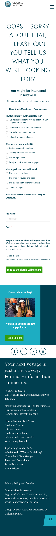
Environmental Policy (17, 433)
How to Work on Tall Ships (19, 421)
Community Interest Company (21, 413)
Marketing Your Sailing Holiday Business (27, 405)
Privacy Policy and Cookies (19, 437)
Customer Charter (14, 425)
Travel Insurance (14, 464)
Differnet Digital (13, 513)
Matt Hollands (24, 509)
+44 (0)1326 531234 (15, 390)
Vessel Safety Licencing (17, 441)
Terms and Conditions (17, 460)
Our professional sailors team (21, 409)
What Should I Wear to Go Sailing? (23, 452)
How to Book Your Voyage (19, 456)
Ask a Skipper (12, 468)
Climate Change (13, 429)
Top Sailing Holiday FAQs (19, 448)
